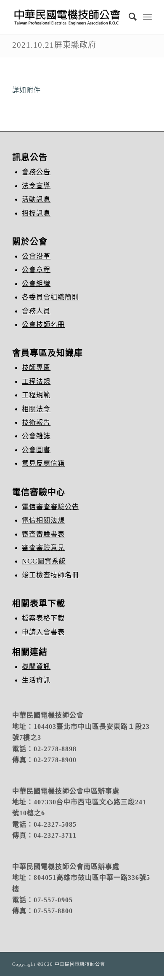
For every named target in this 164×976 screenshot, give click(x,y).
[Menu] (147, 17)
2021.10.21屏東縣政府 (54, 44)
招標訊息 (36, 213)
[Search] (128, 17)
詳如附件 (26, 90)
